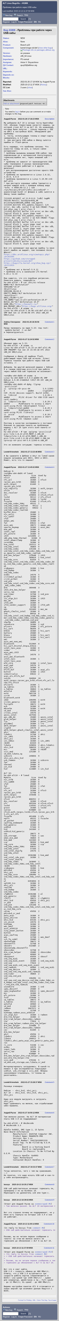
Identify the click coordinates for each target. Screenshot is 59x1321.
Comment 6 (49, 1113)
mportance (8, 59)
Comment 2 (49, 339)
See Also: (7, 91)
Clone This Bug (42, 1300)
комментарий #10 (43, 1252)
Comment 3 (49, 452)
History (43, 85)
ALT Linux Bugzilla (11, 3)
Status (6, 38)
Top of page (52, 1300)
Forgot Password (25, 22)
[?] (29, 19)
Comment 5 (49, 1082)
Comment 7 (49, 1167)
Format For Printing (25, 1300)
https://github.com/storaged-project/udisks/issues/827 (20, 260)
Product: (7, 45)
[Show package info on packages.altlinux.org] (37, 50)
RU (39, 22)
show (30, 87)
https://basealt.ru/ (26, 304)
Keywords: (7, 71)
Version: (6, 53)
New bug (8, 15)
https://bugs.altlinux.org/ (37, 306)
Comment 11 (49, 1248)
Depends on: (8, 75)
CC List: (6, 87)
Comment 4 (49, 467)
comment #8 (38, 1228)
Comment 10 (49, 1224)
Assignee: (7, 62)
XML (34, 1300)
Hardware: (7, 56)
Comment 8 (49, 1185)
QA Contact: (8, 65)
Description (49, 119)
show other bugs (45, 48)
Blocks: (6, 78)
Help (26, 15)
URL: (5, 68)
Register (6, 22)
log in (17, 112)
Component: (8, 48)
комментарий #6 (43, 1204)
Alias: (5, 42)
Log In (14, 22)
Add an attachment (11, 104)
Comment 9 (49, 1200)
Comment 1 (49, 322)
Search (20, 15)
